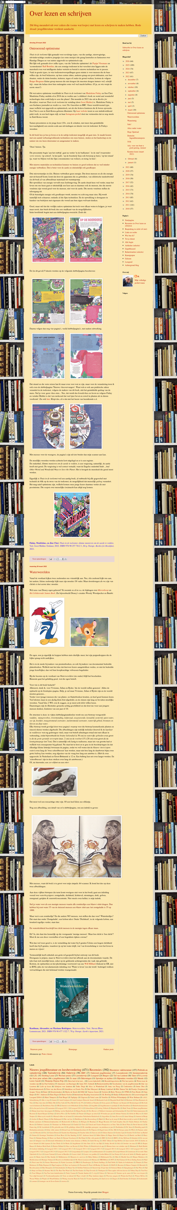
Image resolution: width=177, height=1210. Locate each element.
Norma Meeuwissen (51, 1162)
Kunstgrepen (130, 255)
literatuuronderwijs (140, 1073)
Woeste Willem (34, 1179)
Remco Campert (131, 1165)
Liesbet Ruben (104, 1154)
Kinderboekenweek (36, 1089)
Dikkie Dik (51, 1103)
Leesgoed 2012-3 (35, 1151)
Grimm (34, 1135)
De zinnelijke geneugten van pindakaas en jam (98, 1127)
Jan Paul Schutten (48, 1084)
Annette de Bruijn (141, 1116)
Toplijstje (74, 1097)
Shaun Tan (71, 1168)
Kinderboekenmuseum (140, 1105)
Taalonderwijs (54, 1072)
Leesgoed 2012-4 (49, 1151)
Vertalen (105, 1092)
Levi (40, 1154)
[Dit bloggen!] (57, 559)
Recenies (120, 1165)
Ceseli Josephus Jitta (119, 1122)
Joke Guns (87, 1143)
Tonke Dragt (80, 1086)
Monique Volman (47, 1160)
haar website (81, 111)
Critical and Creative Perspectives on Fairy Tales (103, 1124)
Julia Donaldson (125, 1105)
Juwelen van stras (129, 1143)
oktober (131, 87)
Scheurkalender (60, 1168)
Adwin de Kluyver (135, 1113)
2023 (128, 72)
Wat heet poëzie (65, 1075)
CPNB (126, 1092)
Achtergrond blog (132, 265)
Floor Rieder (136, 1092)
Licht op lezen (45, 1086)
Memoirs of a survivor (78, 1157)
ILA (109, 1138)
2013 (128, 197)
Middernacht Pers (106, 1157)
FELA (133, 1130)
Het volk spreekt (93, 1138)
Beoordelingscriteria (112, 1081)
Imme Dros (140, 1086)
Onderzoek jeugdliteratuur (101, 1073)
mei (129, 102)
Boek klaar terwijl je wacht (128, 1119)
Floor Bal (70, 1103)
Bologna (84, 1122)
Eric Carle (61, 1103)
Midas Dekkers (93, 1157)
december (132, 79)
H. (138, 276)
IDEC (103, 1138)
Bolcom (75, 1122)
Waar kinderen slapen (96, 1176)
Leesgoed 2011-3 (67, 1149)
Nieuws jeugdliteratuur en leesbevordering (55, 1069)
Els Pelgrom (93, 1130)
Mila (116, 1157)
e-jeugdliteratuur (58, 1078)
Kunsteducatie (126, 1094)
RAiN (113, 1165)
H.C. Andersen (42, 1094)
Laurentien (51, 1108)
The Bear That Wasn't (63, 1170)
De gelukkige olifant (73, 1127)
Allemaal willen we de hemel (62, 1116)
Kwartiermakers (56, 1092)
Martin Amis (40, 1157)
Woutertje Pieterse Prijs (54, 1081)
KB (139, 1143)
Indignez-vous (40, 1141)
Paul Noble (111, 1162)
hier (48, 399)
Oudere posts (108, 1049)
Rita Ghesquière (47, 1168)
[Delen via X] (60, 559)
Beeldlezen (78, 1119)
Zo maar (73, 1078)
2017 (128, 182)
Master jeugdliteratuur (140, 1108)
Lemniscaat (131, 1151)
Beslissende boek (102, 1100)
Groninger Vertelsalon (47, 1135)
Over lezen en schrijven (60, 13)
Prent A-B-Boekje (94, 1165)
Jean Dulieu (84, 1105)
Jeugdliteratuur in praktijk (108, 1105)
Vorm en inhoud (68, 1176)
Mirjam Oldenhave (139, 1157)
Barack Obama (43, 1119)
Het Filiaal (82, 1138)
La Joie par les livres (38, 1108)
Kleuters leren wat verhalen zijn (117, 1146)
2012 (128, 201)
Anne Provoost (117, 1116)
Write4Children (54, 1179)
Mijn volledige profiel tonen (140, 281)
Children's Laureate (43, 1124)
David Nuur (126, 1124)
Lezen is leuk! (76, 1154)
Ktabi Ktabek (143, 1146)
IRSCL (116, 1138)
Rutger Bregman (37, 81)
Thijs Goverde (90, 1170)
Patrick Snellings (99, 1162)
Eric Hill (113, 1130)
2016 (128, 186)
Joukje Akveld (109, 1143)
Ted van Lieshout (120, 1075)
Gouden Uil (130, 1133)
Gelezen (128, 258)
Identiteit (135, 1138)
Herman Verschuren (69, 1138)
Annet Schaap (128, 1116)
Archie (34, 1119)
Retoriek (142, 1165)
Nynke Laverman (66, 1162)
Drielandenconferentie (37, 1130)
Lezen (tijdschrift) (94, 1081)
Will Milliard (90, 963)
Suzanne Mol (49, 1170)
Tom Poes (144, 1170)
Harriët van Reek (135, 1135)
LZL (35, 1075)
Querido (106, 1165)
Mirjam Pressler (81, 1111)
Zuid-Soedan (124, 1179)
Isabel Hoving (94, 1141)
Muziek (140, 1078)
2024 (128, 68)
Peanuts (138, 1162)
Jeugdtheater (77, 1143)
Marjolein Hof (115, 1108)
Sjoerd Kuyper (42, 1113)
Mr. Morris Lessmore (82, 1160)
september (132, 91)
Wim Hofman (134, 1097)
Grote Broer (60, 1135)
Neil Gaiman (121, 1160)
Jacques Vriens (35, 1092)
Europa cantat (123, 1130)
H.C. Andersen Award (86, 1135)
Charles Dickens (134, 1122)
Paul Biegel (63, 1097)
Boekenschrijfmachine (51, 1122)
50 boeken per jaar (107, 1113)
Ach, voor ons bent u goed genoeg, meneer (136, 146)
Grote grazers (106, 1103)
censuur (34, 1181)
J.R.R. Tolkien (106, 1141)
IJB (58, 1105)
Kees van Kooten (71, 1146)
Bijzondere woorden (125, 1078)
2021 (128, 167)
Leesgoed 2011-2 (63, 1108)
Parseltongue (87, 1162)
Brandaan (93, 1122)
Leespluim (109, 1151)
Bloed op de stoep (111, 1119)
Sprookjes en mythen (104, 1078)
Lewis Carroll (35, 1081)
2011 (128, 204)
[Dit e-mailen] (55, 559)
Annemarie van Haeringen (67, 1084)
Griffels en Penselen (92, 1103)
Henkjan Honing (41, 1138)
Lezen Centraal (49, 1154)
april (130, 106)
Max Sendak (51, 1157)
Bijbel (101, 1119)
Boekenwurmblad (103, 1084)
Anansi (54, 1100)
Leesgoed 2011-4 (81, 1149)
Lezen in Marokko (63, 1154)
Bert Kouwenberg (90, 1119)
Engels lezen (104, 1130)
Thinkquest (101, 1170)
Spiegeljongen (128, 1168)
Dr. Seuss (129, 1127)
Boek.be (142, 1119)
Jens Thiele (56, 1143)
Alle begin (129, 242)
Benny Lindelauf (107, 1089)
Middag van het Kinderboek (64, 1111)
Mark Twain (127, 1108)
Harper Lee (123, 1135)
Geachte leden (84, 1133)
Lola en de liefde (127, 1154)
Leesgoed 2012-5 (63, 1151)
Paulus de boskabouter (126, 1162)
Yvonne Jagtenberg (92, 1179)
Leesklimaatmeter (97, 1151)
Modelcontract (34, 1160)
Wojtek (44, 1179)
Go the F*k (79, 1103)
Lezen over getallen (90, 1154)
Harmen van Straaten (120, 1103)
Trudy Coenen (70, 1173)
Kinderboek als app (97, 1146)
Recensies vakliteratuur (121, 1069)
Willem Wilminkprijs (119, 1097)
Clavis (83, 1124)
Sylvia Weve (61, 1113)
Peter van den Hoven (53, 1089)
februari (131, 158)
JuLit (118, 1143)
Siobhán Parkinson (84, 1168)
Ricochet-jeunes (35, 1168)
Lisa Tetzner (115, 1154)
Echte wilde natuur (53, 1130)
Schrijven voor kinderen (63, 1086)
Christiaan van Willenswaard (61, 1124)
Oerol (128, 1111)
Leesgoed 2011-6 (110, 1149)
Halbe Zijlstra (101, 1135)
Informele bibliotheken (55, 1141)
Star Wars (139, 1168)
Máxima (94, 1160)
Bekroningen (86, 1078)
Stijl (146, 1168)
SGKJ (82, 1092)
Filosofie (38, 1133)
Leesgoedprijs (76, 1151)
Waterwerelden (40, 572)
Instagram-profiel (73, 114)
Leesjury (86, 1151)
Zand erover (106, 1179)
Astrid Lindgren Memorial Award (83, 1100)
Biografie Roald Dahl (117, 1100)
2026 (128, 61)
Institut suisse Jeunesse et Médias (76, 1141)
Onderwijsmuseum (139, 1111)
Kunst (45, 1092)
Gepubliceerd (130, 248)
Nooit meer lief (37, 1162)
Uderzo (101, 1173)
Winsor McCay (140, 1176)
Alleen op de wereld (43, 1116)
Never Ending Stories (134, 1160)
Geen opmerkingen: (39, 559)
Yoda (82, 1179)
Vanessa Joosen (93, 1092)
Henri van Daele (55, 1138)
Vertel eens (94, 1097)
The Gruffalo (72, 1113)
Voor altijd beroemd (36, 1176)
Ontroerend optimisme (45, 48)
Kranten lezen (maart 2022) (135, 152)
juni (130, 98)
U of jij (94, 1173)
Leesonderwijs (81, 1075)
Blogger (105, 1192)
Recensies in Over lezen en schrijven (135, 224)
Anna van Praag (114, 1086)
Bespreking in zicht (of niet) (136, 229)
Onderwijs (71, 1072)
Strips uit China (37, 1170)
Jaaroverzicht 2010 (132, 1141)
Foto (45, 1133)
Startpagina (129, 220)
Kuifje (116, 1094)
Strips (52, 1113)
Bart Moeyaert (92, 1089)
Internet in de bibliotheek (70, 1105)
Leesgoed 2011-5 (96, 1149)
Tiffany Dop (134, 1170)
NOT (112, 1160)
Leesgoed (128, 262)
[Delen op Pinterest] (65, 559)
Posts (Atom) (47, 1054)
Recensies (95, 1069)
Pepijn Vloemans (100, 63)
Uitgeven (84, 1097)
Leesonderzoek (122, 1073)
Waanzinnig (131, 120)
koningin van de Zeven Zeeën (49, 1181)
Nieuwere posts (36, 1049)
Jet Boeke (66, 1143)
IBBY (83, 1073)
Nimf (145, 1160)
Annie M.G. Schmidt (86, 1084)
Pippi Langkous (57, 1165)
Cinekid (76, 1124)
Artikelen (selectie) (132, 245)
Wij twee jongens (112, 1176)
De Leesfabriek (44, 1127)
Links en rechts (131, 232)
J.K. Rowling (106, 1094)
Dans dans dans (40, 1103)
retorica (64, 1181)
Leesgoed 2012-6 (77, 1108)
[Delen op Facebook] (63, 559)
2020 (128, 171)
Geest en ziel (96, 1133)
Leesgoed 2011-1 (53, 1149)
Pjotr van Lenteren (71, 1165)
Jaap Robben (118, 1141)
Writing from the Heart (69, 1179)
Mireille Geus (125, 1157)
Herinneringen (134, 1103)
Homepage (73, 1049)
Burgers (106, 1075)
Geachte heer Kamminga (69, 1133)
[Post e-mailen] (50, 559)
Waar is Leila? (81, 1176)
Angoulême (105, 1116)
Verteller (104, 1097)
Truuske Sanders (83, 1173)
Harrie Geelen (67, 1094)
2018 (128, 178)
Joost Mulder (86, 102)
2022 (128, 76)
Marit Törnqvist (50, 1097)
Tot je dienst (130, 238)
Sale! (129, 124)
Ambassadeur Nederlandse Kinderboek (86, 1116)
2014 (128, 193)
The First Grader (78, 1170)
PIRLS (78, 1162)
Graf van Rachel (142, 1133)
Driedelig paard (140, 1127)
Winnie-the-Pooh (126, 1176)
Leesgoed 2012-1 (125, 1149)
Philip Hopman (44, 1165)
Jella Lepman (45, 1143)
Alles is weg (45, 1100)
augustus (131, 94)
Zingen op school (92, 1113)
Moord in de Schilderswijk (64, 1160)
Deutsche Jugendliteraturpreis (136, 136)
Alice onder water (134, 128)
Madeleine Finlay (93, 93)
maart (130, 109)
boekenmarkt (143, 1179)
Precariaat (83, 1165)
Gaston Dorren (54, 1133)
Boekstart (129, 1100)
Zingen (114, 1179)
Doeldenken (119, 1127)
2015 (128, 189)
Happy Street (112, 1135)
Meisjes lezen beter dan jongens (42, 1111)
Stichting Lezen (48, 1075)
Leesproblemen (120, 1151)
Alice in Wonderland (96, 1086)
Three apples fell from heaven (117, 1170)
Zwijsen (133, 1179)
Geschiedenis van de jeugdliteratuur (125, 1084)
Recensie (32, 1113)
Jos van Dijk (98, 1143)
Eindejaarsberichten (79, 1130)
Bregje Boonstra (104, 1122)
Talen (134, 1075)
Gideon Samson (108, 1133)
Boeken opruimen (35, 1122)
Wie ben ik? (129, 235)
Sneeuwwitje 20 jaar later (101, 1168)
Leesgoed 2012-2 (139, 1149)
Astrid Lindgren (64, 1100)
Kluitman (133, 1146)
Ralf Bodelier (48, 66)
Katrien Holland (58, 1146)
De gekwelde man (58, 1127)
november (132, 83)
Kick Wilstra (84, 1146)
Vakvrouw (110, 1173)
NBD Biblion (104, 1160)
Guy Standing (71, 1135)
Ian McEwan (125, 1138)
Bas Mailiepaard (56, 1119)
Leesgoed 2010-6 (36, 1097)
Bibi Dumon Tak (122, 1089)
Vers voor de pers (139, 1173)
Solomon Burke (116, 1168)
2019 (128, 174)
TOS (129, 141)
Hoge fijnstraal (133, 132)
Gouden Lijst (120, 1133)
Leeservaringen (139, 1094)
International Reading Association (86, 1094)
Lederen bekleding (38, 1149)
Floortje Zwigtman (138, 1089)
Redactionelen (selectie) (134, 252)
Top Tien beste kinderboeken (53, 1173)
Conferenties (128, 1086)
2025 (128, 65)
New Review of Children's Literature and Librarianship (106, 1111)
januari (131, 162)
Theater (81, 1113)
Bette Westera (116, 1092)
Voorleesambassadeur (53, 1176)
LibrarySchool (90, 1108)
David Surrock (138, 1124)
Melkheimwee (62, 1157)
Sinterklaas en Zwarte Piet (74, 1089)
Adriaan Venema (121, 1113)
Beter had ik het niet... (76, 1081)
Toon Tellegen (36, 1173)
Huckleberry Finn (48, 1105)
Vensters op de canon (124, 1173)
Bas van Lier (68, 1119)
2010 (128, 208)
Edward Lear (66, 1130)
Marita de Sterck (71, 1092)
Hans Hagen (54, 1094)
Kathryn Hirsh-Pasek (43, 1146)
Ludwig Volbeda (102, 1108)
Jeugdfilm (94, 1105)
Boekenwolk (66, 1122)
